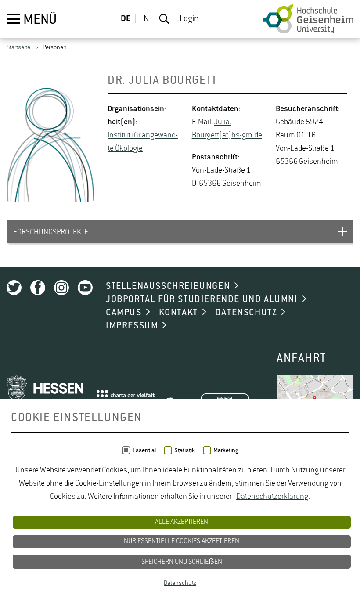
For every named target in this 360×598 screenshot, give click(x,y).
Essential (144, 450)
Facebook (37, 287)
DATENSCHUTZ (246, 312)
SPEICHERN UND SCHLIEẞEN (181, 562)
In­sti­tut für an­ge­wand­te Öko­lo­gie (143, 142)
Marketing (225, 450)
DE (126, 19)
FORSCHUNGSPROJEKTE (50, 232)
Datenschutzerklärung (272, 496)
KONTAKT (178, 312)
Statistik (184, 450)
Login (189, 19)
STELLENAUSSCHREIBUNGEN (168, 286)
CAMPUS (124, 312)
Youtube (85, 287)
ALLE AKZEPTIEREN (181, 522)
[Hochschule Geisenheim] (308, 18)
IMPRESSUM (132, 326)
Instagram (61, 287)
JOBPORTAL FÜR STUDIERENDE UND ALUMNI (202, 299)
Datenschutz (180, 583)
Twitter (14, 287)
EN (144, 19)
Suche (164, 18)
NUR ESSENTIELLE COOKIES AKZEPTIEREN (181, 541)
